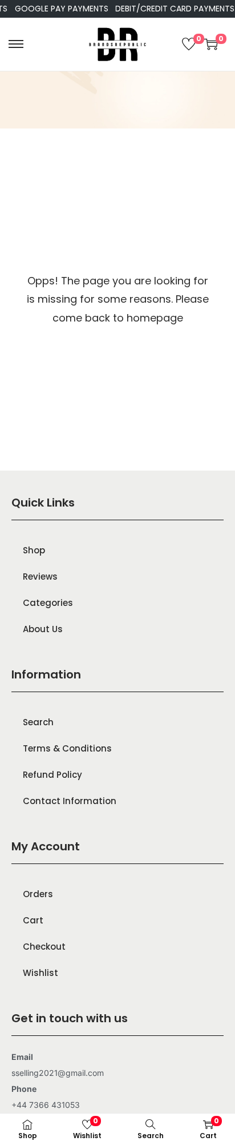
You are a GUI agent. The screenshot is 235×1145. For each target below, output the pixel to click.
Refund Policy (52, 775)
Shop (34, 550)
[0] (189, 44)
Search (38, 722)
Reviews (40, 576)
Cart (33, 920)
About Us (43, 629)
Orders (38, 894)
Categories (48, 603)
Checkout (44, 947)
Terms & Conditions (67, 748)
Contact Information (69, 801)
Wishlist (40, 973)
